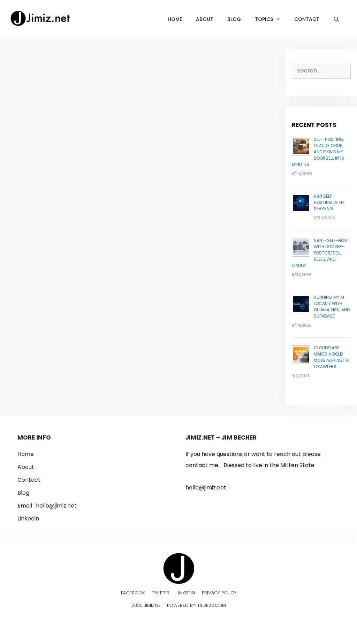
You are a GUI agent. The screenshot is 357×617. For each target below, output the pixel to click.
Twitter (160, 592)
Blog (234, 19)
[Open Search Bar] (336, 19)
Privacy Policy (219, 592)
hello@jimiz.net (56, 506)
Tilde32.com (211, 605)
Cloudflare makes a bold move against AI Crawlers (331, 357)
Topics (264, 19)
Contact (306, 19)
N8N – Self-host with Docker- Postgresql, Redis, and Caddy (320, 252)
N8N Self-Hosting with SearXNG (329, 202)
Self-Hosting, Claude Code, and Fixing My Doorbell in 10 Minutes (318, 151)
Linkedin (28, 519)
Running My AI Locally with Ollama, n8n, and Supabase (332, 306)
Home (175, 19)
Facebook (133, 592)
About (204, 19)
